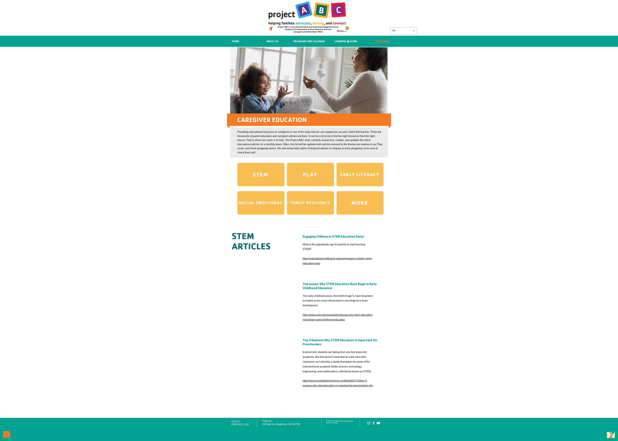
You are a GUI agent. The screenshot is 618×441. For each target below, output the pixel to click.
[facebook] (373, 423)
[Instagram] (369, 423)
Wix (336, 423)
